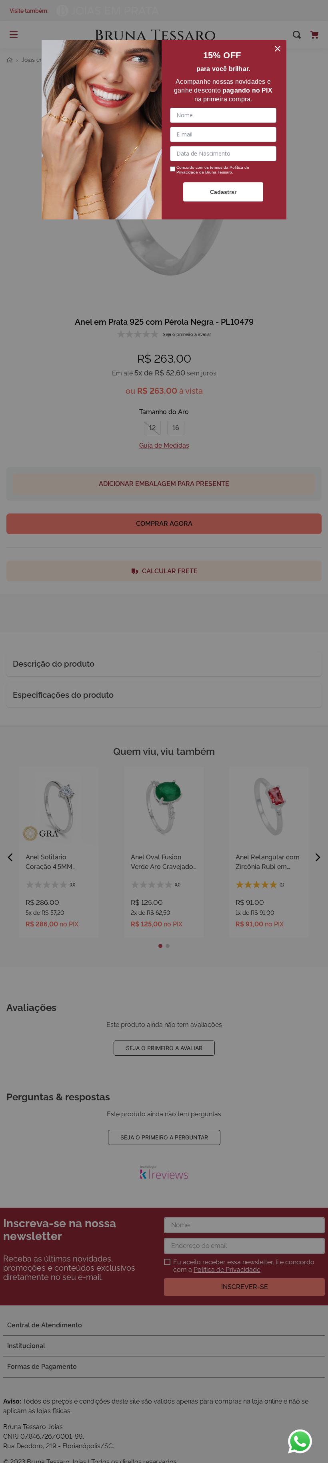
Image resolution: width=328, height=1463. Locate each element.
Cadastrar (223, 192)
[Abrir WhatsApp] (300, 1441)
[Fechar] (277, 48)
